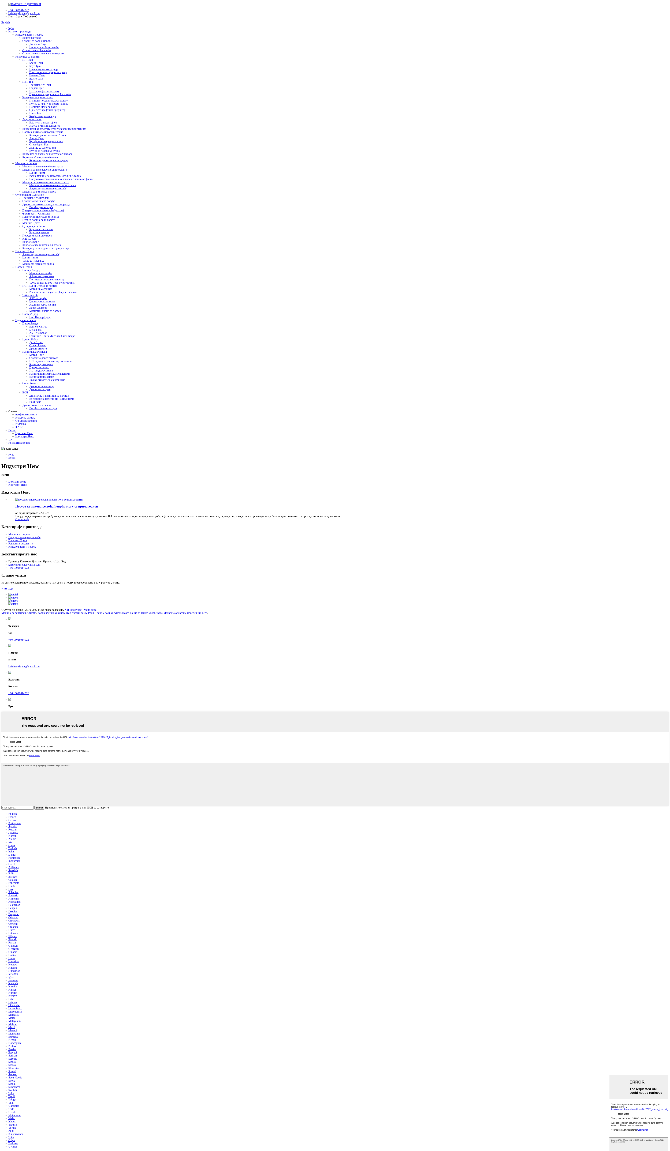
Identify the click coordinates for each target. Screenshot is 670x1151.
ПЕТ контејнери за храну (44, 91)
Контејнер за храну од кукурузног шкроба (47, 153)
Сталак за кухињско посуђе (38, 201)
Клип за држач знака (34, 351)
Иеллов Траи (37, 75)
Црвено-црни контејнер (43, 69)
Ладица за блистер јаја (42, 147)
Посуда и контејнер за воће (24, 537)
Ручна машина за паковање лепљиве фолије (55, 175)
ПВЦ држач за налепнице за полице (50, 361)
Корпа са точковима (41, 229)
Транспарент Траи (40, 84)
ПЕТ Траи (28, 81)
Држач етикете (38, 348)
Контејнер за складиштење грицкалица (45, 248)
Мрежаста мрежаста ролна (38, 263)
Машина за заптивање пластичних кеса (45, 182)
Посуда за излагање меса (37, 235)
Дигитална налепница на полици (49, 395)
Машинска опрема (26, 163)
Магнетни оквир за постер (45, 310)
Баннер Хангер (38, 326)
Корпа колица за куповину (53, 612)
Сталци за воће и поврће (37, 40)
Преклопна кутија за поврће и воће (50, 94)
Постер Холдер (31, 270)
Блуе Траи (35, 66)
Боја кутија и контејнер (43, 122)
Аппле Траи (36, 138)
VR (10, 439)
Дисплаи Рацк (37, 44)
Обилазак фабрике (26, 420)
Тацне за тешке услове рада (146, 612)
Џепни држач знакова (42, 301)
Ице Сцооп (29, 238)
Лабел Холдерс (38, 307)
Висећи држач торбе (41, 207)
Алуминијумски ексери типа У (47, 188)
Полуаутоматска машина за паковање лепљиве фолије (61, 179)
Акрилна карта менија (42, 304)
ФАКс (19, 427)
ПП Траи (27, 59)
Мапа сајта (90, 609)
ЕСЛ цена (35, 401)
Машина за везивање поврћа (39, 191)
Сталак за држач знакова (43, 357)
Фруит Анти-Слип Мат (36, 213)
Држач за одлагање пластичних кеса (185, 612)
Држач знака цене (39, 389)
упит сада (7, 588)
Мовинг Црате (31, 222)
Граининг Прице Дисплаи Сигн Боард (52, 335)
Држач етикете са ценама (37, 405)
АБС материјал (38, 298)
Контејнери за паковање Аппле (47, 135)
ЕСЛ (25, 392)
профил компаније (26, 414)
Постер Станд (23, 266)
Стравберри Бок (39, 144)
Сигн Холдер (30, 383)
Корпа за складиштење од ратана (41, 244)
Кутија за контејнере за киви (46, 141)
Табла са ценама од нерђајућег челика (52, 282)
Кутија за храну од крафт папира (48, 103)
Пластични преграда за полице (40, 216)
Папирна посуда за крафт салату (48, 100)
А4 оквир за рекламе (41, 276)
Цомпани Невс (24, 433)
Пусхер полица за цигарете (38, 219)
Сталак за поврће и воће (36, 50)
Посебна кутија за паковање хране (42, 131)
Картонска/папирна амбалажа (40, 157)
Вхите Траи (36, 78)
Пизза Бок (35, 113)
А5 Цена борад (38, 332)
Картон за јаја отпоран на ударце (48, 160)
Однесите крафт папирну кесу (47, 109)
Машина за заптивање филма (18, 612)
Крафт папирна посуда (42, 116)
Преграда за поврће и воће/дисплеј (43, 210)
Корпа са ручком (39, 232)
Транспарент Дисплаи (35, 197)
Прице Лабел (30, 339)
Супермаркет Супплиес (29, 194)
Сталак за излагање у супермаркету (43, 53)
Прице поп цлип (39, 367)
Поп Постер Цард (39, 317)
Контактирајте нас (19, 442)
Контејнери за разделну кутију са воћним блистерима (54, 128)
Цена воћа (35, 329)
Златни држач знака (41, 370)
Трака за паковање (33, 260)
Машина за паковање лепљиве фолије (44, 169)
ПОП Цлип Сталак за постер (39, 285)
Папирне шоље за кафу (43, 106)
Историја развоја (25, 417)
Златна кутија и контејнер (44, 125)
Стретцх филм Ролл (82, 612)
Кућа (11, 28)
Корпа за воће (30, 241)
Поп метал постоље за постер (46, 279)
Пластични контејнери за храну (48, 72)
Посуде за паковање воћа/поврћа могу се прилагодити (56, 506)
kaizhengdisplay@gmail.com (24, 13)
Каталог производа (19, 31)
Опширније (22, 519)
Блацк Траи (36, 62)
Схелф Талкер (37, 345)
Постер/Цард (30, 314)
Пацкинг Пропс (24, 251)
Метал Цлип (36, 354)
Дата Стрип (36, 342)
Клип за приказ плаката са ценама (49, 373)
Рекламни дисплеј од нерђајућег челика (53, 292)
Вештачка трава (31, 37)
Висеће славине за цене (43, 408)
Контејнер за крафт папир (37, 97)
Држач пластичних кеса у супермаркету (46, 204)
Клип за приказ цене (41, 376)
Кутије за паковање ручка (44, 150)
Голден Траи (36, 87)
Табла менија (30, 295)
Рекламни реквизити (20, 543)
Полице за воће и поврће (44, 47)
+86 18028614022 (18, 10)
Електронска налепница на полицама (51, 398)
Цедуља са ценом (25, 320)
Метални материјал (40, 273)
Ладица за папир (32, 119)
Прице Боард (30, 323)
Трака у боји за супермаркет (111, 612)
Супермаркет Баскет (34, 226)
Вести (12, 430)
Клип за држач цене (41, 364)
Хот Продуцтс (73, 609)
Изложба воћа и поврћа (29, 34)
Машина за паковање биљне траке (42, 166)
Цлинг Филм (37, 172)
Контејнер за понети (27, 56)
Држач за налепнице (41, 386)
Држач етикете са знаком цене (47, 379)
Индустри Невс (24, 436)
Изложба (20, 423)
